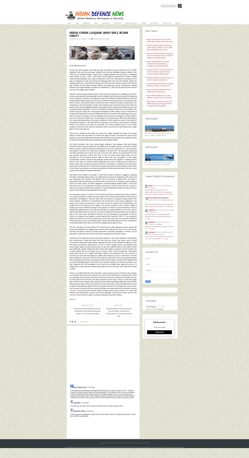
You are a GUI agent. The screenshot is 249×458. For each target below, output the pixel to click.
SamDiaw (151, 210)
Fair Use (146, 443)
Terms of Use (128, 443)
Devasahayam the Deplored (158, 198)
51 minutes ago (169, 206)
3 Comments (84, 322)
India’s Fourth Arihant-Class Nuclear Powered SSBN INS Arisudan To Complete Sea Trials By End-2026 (158, 64)
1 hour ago (151, 228)
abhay (150, 186)
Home (69, 23)
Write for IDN (167, 23)
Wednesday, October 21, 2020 (80, 39)
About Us (178, 23)
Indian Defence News (101, 39)
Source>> (73, 299)
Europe (144, 23)
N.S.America (106, 23)
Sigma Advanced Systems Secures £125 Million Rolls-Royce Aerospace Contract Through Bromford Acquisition (159, 104)
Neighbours (86, 23)
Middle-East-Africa (131, 23)
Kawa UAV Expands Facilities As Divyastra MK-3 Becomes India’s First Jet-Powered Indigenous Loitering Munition (160, 56)
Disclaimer (119, 443)
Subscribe (159, 332)
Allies (96, 23)
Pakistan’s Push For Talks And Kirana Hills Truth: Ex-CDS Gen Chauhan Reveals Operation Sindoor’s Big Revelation (160, 72)
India (76, 23)
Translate (160, 309)
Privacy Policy (138, 443)
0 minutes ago (168, 194)
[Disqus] (103, 355)
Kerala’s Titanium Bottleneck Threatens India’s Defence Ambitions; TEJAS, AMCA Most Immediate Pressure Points (159, 47)
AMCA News (154, 23)
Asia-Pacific (117, 23)
